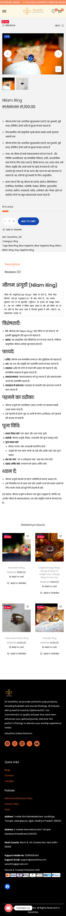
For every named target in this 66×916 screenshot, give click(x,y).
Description (12, 264)
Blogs (7, 770)
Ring (16, 241)
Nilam (58, 245)
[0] (53, 11)
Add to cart (28, 221)
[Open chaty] (8, 908)
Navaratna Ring (16, 567)
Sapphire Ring (26, 249)
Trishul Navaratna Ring (16, 638)
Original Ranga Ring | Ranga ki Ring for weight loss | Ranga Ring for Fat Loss (49, 572)
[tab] (33, 264)
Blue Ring (13, 245)
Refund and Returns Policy (19, 798)
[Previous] (8, 54)
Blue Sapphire (26, 245)
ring (16, 249)
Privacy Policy (12, 803)
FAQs (7, 809)
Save (6, 22)
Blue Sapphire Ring (44, 245)
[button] (12, 229)
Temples (9, 781)
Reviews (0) (13, 272)
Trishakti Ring (49, 638)
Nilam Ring (7, 249)
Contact (9, 775)
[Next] (58, 54)
